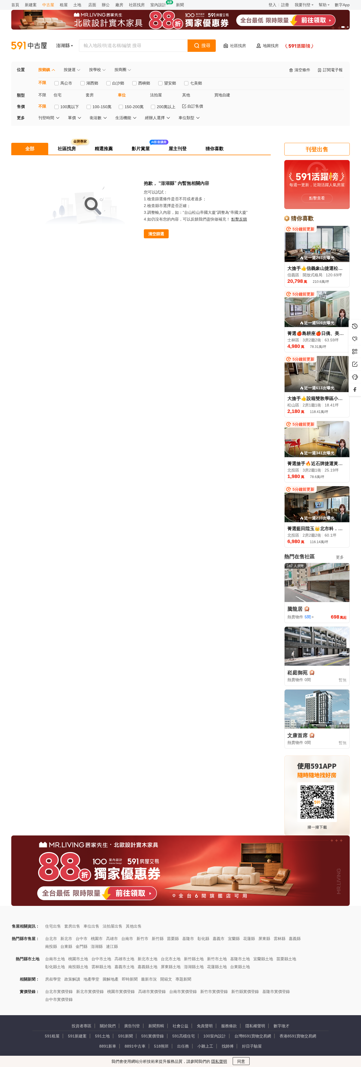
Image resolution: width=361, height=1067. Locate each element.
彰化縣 (203, 938)
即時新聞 (130, 979)
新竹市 (142, 938)
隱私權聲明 (255, 1026)
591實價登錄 (152, 1036)
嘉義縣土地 (147, 966)
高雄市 (112, 938)
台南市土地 (55, 959)
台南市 (127, 938)
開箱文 (166, 979)
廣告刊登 (132, 1026)
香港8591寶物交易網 (297, 1036)
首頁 (15, 5)
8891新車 (107, 1046)
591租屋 (52, 1036)
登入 (272, 5)
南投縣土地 (78, 966)
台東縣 (66, 946)
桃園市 (97, 938)
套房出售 (72, 926)
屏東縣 (264, 938)
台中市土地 (101, 959)
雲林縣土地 (101, 966)
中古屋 (48, 5)
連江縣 (112, 946)
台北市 (51, 938)
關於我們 (108, 1026)
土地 (77, 5)
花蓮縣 (249, 938)
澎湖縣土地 (194, 966)
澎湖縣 (97, 946)
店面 (92, 5)
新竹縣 (158, 938)
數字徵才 (281, 1026)
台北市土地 (170, 959)
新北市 (66, 938)
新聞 (180, 5)
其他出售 (134, 926)
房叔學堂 (53, 979)
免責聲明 (205, 1026)
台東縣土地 (240, 966)
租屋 (64, 5)
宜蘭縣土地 (263, 959)
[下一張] (344, 19)
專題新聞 (183, 979)
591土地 (102, 1036)
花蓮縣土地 (217, 966)
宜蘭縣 (234, 938)
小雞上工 (205, 1046)
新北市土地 (147, 959)
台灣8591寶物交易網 (252, 1036)
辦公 (106, 5)
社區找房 (137, 5)
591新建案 (77, 1036)
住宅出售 (53, 926)
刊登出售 (317, 149)
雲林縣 (279, 938)
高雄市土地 (124, 959)
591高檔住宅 (183, 1036)
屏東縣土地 (170, 966)
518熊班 (161, 1046)
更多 (340, 557)
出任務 (183, 1046)
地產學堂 (91, 979)
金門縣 (81, 946)
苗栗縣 (173, 938)
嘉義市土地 (124, 966)
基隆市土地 (240, 959)
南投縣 (51, 946)
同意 (241, 1061)
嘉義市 (218, 938)
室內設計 (158, 5)
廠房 (119, 5)
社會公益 (180, 1026)
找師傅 (228, 1046)
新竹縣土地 (194, 959)
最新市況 (149, 979)
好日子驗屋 (252, 1046)
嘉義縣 (295, 938)
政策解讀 (72, 979)
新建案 (31, 5)
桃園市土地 (78, 959)
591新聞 (125, 1036)
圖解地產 (110, 979)
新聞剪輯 (156, 1026)
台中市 (81, 938)
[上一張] (17, 19)
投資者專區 (81, 1026)
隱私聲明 (219, 1061)
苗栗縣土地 (286, 959)
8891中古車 (135, 1046)
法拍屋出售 (112, 926)
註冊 (285, 5)
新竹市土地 (217, 959)
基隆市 (188, 938)
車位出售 (91, 926)
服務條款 (229, 1026)
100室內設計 (214, 1036)
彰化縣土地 (55, 966)
